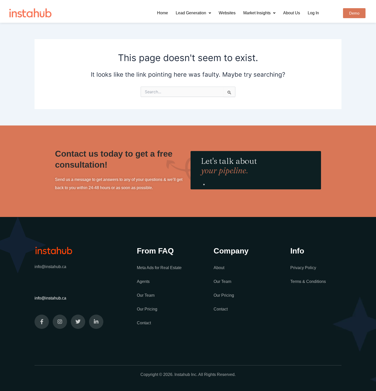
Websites (227, 13)
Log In (313, 13)
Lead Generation (191, 13)
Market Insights (257, 13)
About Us (291, 13)
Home (162, 13)
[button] (193, 13)
